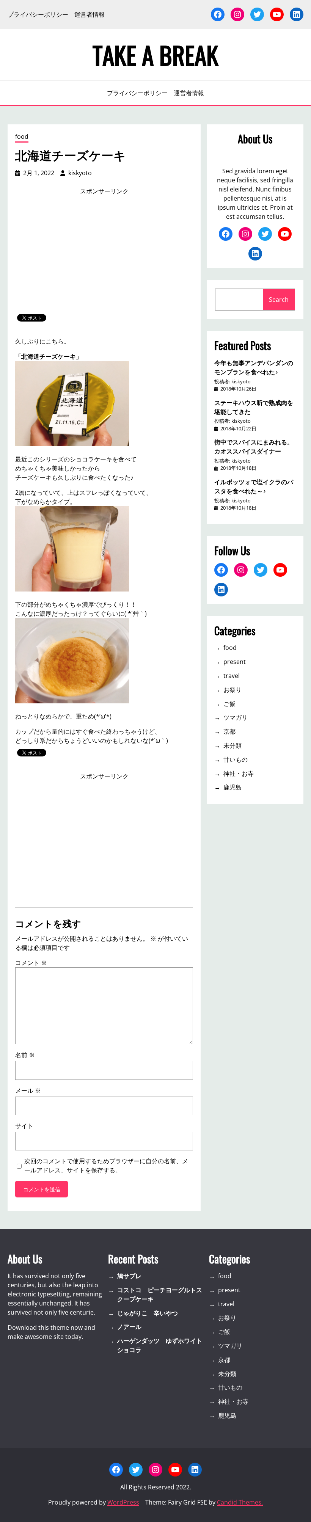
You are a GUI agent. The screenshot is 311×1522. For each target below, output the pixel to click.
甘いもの (235, 759)
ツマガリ (235, 717)
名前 (25, 1055)
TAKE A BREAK (155, 54)
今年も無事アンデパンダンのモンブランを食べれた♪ (253, 367)
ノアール (129, 1327)
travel (231, 676)
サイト (24, 1126)
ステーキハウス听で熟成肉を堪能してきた (253, 407)
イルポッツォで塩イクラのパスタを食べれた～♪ (253, 486)
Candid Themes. (240, 1502)
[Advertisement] (104, 255)
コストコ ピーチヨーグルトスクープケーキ (159, 1294)
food (21, 136)
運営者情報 (89, 14)
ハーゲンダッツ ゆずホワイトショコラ (159, 1345)
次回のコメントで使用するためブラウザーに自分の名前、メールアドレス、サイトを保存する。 (106, 1165)
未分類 (232, 745)
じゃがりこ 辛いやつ (147, 1313)
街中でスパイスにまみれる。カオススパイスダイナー (253, 446)
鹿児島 (232, 787)
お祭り (232, 690)
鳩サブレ (129, 1276)
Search (279, 299)
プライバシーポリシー (38, 14)
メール (28, 1090)
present (234, 661)
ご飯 (229, 704)
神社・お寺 (238, 773)
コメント (31, 963)
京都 (229, 731)
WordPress (123, 1502)
